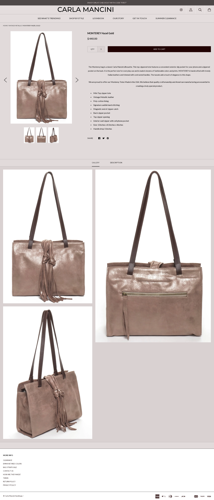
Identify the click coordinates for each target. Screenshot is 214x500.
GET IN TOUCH (140, 18)
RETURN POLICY (9, 482)
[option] (41, 77)
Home (5, 26)
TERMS (5, 478)
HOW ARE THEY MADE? (12, 474)
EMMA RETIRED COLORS (12, 464)
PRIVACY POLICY (9, 485)
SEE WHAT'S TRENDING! (49, 18)
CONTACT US (8, 471)
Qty (92, 49)
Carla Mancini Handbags (13, 496)
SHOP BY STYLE (76, 18)
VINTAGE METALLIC (15, 26)
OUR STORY (118, 18)
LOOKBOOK (98, 18)
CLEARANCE (7, 460)
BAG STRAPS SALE (10, 467)
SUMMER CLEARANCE (166, 18)
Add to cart (159, 49)
